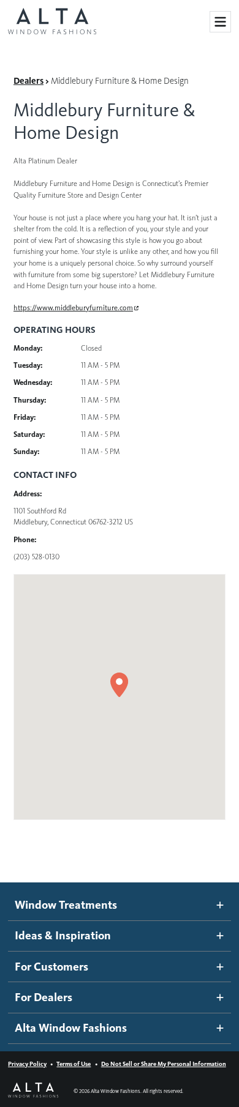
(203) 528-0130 (36, 556)
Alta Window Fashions (71, 1028)
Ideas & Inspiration (63, 935)
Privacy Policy (27, 1064)
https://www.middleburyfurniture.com (73, 307)
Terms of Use (73, 1064)
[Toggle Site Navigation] (220, 21)
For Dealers (43, 997)
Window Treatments (66, 905)
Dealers (28, 80)
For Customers (51, 967)
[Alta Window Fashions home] (52, 22)
